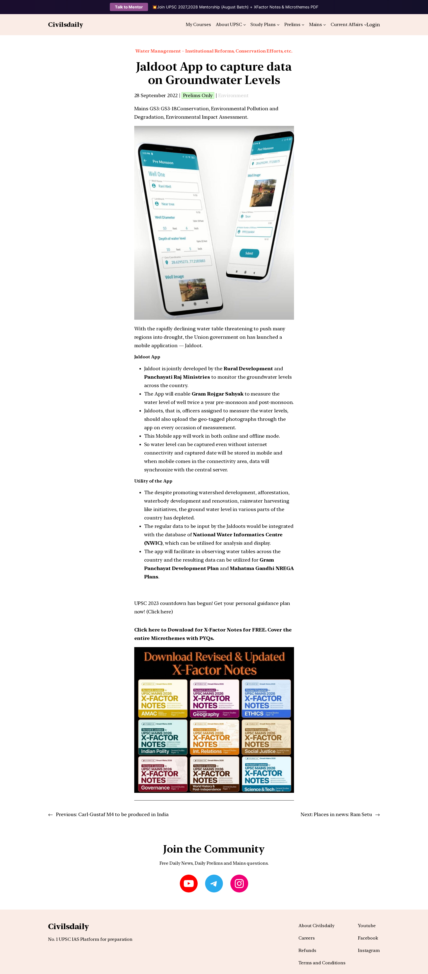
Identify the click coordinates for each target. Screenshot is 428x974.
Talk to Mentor (129, 6)
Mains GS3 (146, 109)
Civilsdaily (65, 24)
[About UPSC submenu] (244, 24)
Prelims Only (198, 95)
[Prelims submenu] (303, 24)
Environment (233, 95)
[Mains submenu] (324, 24)
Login (373, 25)
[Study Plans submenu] (278, 24)
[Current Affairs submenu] (365, 24)
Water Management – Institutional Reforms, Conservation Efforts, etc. (214, 51)
